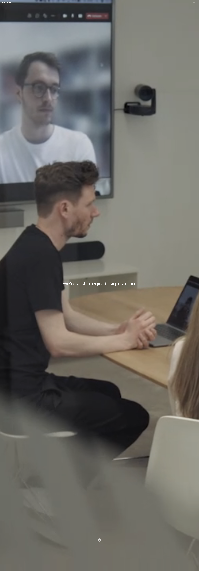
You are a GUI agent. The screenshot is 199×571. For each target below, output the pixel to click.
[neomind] (7, 2)
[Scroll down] (99, 540)
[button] (194, 2)
